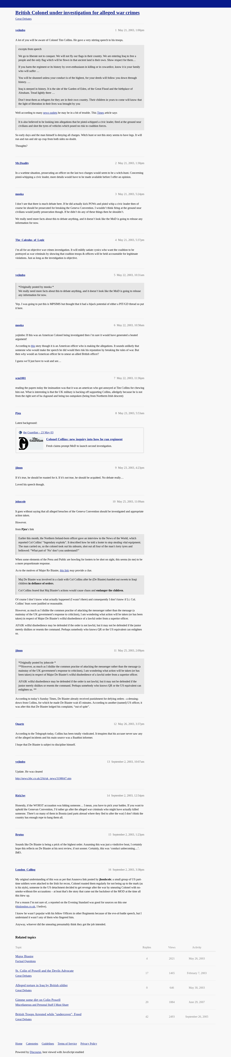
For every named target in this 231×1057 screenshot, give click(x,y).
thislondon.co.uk (25, 906)
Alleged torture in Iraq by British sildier (41, 985)
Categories (32, 1043)
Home (18, 1043)
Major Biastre (24, 956)
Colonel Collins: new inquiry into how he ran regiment (84, 439)
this (33, 345)
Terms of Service (67, 1043)
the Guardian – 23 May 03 (38, 432)
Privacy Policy (88, 1043)
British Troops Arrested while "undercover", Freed (48, 1014)
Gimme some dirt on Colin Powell (37, 1000)
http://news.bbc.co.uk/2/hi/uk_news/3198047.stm (43, 778)
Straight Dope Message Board (19, 3)
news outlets (50, 112)
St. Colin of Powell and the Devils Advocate (44, 970)
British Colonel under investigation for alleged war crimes (77, 12)
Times (100, 112)
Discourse (35, 1052)
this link (64, 570)
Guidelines (48, 1043)
